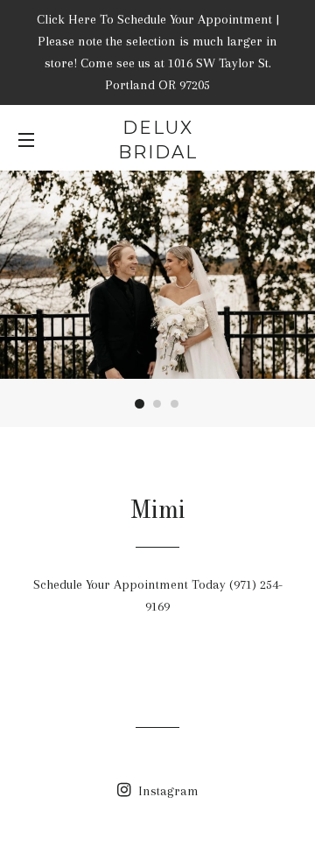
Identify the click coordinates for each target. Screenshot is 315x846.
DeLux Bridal (158, 140)
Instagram (167, 791)
